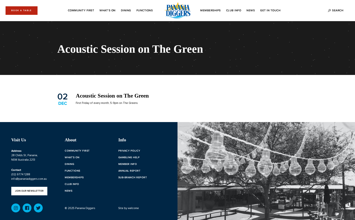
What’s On (72, 157)
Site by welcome (128, 208)
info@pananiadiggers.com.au (29, 179)
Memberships (74, 177)
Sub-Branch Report (132, 177)
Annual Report (129, 171)
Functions (72, 171)
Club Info (72, 184)
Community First (77, 151)
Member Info (127, 164)
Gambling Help (129, 157)
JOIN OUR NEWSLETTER (29, 191)
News (68, 191)
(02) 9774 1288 (20, 174)
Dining (69, 164)
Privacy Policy (129, 151)
